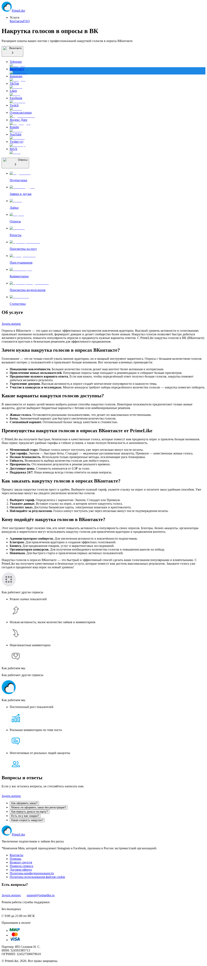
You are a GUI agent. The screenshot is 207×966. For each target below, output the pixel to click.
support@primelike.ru (41, 895)
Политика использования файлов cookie (37, 877)
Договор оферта (21, 869)
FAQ (26, 21)
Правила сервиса (21, 866)
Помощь (15, 858)
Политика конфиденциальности (32, 873)
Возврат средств (21, 862)
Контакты (16, 21)
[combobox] (12, 51)
